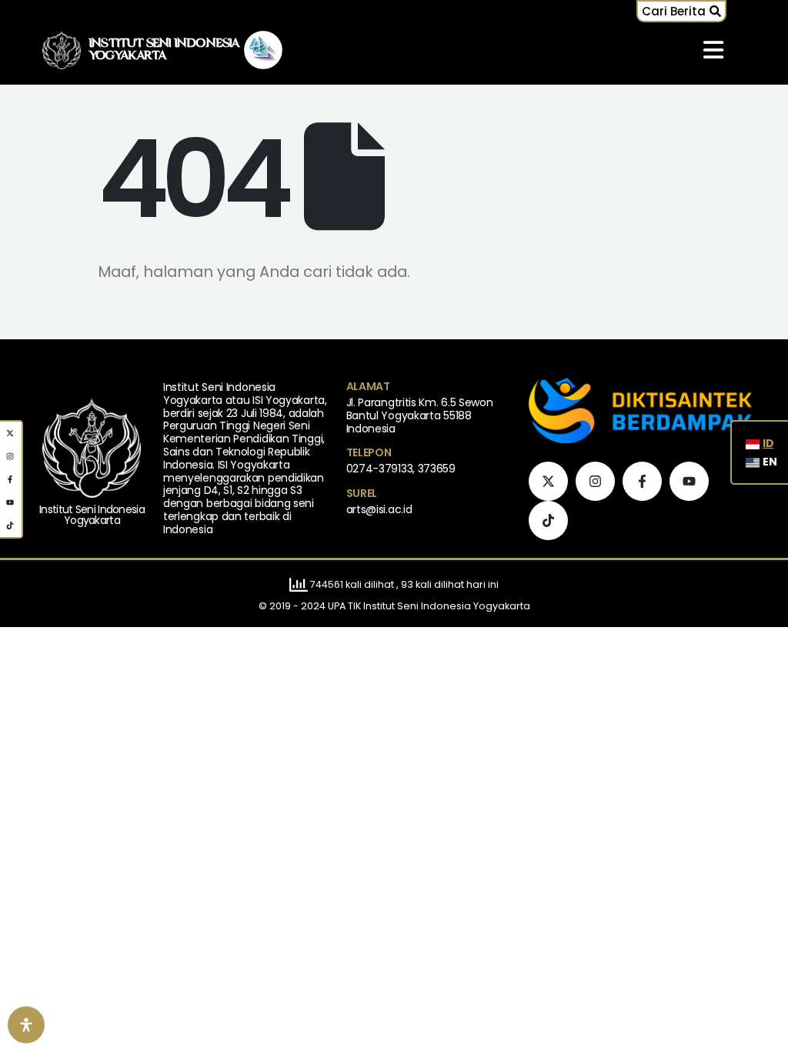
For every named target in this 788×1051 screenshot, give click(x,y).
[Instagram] (595, 481)
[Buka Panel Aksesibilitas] (26, 1024)
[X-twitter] (548, 481)
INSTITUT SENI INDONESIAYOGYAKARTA (164, 50)
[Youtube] (689, 481)
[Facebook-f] (642, 481)
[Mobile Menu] (713, 50)
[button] (681, 11)
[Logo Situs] (61, 50)
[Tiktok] (548, 520)
